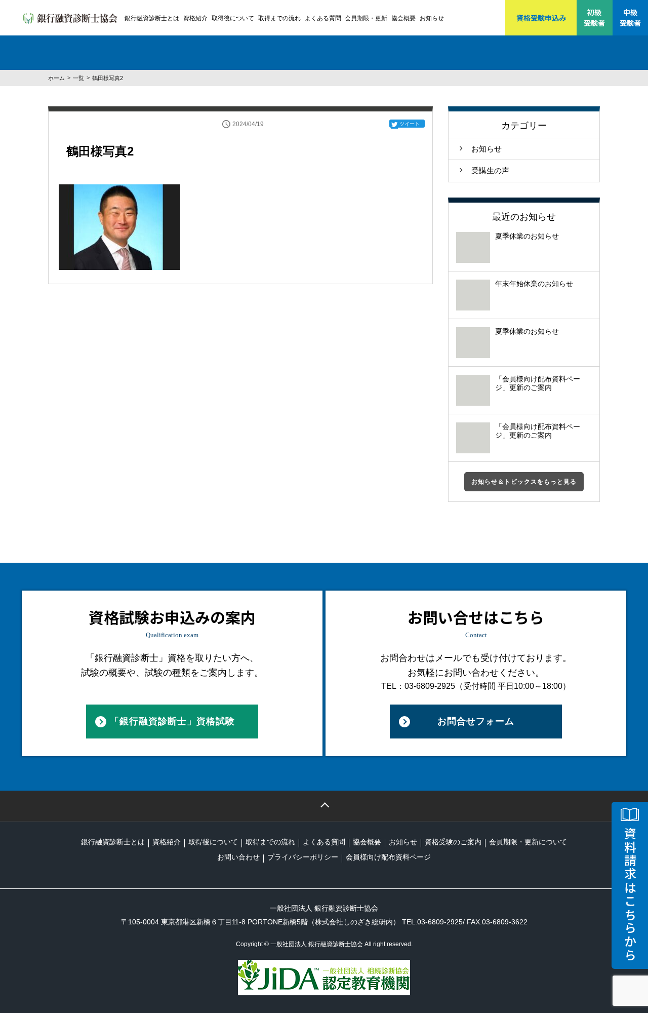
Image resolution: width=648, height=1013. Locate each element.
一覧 (78, 78)
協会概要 (403, 18)
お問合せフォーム (475, 721)
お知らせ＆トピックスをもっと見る (524, 481)
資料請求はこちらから (630, 894)
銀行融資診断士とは (152, 18)
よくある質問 (323, 18)
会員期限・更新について (528, 842)
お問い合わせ (238, 857)
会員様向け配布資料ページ (388, 857)
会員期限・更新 (366, 18)
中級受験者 (630, 17)
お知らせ (432, 18)
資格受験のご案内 (453, 842)
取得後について (233, 18)
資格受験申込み (541, 18)
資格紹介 (195, 18)
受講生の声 (490, 170)
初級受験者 (594, 17)
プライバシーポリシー (302, 857)
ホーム (56, 78)
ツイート (409, 124)
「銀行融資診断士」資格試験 (172, 721)
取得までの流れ (279, 18)
